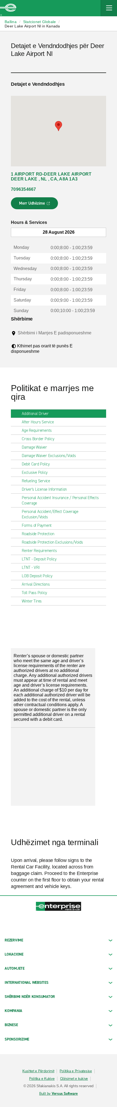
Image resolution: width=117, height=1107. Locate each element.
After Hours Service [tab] (38, 422)
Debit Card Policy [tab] (36, 464)
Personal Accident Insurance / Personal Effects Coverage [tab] (60, 500)
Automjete (14, 968)
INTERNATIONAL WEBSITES (26, 982)
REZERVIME (14, 940)
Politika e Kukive (42, 1078)
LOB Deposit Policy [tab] (37, 576)
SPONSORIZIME (17, 1039)
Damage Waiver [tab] (34, 447)
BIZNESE (11, 1024)
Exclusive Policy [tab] (35, 472)
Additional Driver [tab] (35, 413)
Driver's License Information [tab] (44, 489)
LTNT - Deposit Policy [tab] (39, 559)
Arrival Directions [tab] (36, 584)
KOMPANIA (13, 1010)
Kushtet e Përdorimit (38, 1071)
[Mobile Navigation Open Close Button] (109, 8)
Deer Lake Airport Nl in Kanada (32, 26)
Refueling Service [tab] (36, 481)
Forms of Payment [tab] (37, 525)
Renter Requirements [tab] (39, 550)
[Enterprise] (8, 8)
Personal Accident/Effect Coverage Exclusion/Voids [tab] (50, 514)
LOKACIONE (14, 954)
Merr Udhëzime (34, 205)
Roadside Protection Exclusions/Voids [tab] (52, 542)
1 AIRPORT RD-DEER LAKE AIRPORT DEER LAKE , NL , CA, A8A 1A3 (51, 176)
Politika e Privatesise (76, 1071)
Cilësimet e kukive (74, 1078)
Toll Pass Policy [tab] (34, 592)
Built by (58, 1093)
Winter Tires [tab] (32, 601)
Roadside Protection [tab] (38, 534)
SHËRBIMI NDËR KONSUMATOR (30, 996)
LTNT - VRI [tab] (31, 567)
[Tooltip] (21, 338)
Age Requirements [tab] (37, 430)
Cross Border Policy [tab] (38, 439)
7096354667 (23, 189)
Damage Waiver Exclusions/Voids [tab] (49, 455)
